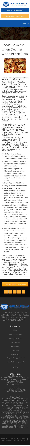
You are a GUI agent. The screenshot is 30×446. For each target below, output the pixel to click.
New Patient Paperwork (16, 362)
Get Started (15, 355)
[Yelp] (19, 292)
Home (15, 330)
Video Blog (15, 351)
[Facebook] (6, 292)
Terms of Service (7, 438)
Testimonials (15, 342)
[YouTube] (15, 292)
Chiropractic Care (15, 338)
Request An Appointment (16, 358)
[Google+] (23, 292)
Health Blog (15, 346)
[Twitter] (10, 292)
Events (15, 367)
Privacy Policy (22, 438)
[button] (25, 23)
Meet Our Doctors (15, 334)
